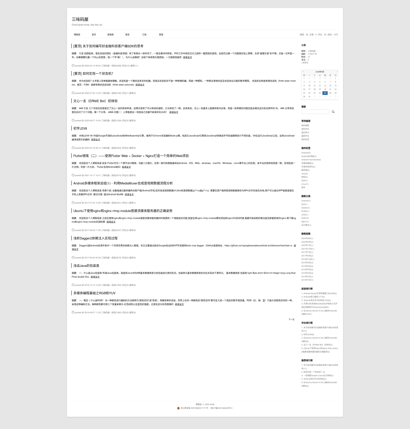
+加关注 (304, 62)
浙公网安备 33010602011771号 (194, 408)
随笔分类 (305, 196)
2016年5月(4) (307, 269)
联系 (127, 34)
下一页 (291, 319)
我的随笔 (305, 125)
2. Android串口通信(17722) (313, 296)
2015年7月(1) (307, 279)
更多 (303, 187)
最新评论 (305, 135)
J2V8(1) (304, 214)
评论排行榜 (307, 322)
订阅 (144, 34)
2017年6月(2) (307, 255)
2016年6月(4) (307, 266)
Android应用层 (308, 156)
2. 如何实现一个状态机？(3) (313, 371)
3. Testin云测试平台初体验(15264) (316, 300)
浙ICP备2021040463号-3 (221, 408)
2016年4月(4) (307, 273)
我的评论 (305, 128)
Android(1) (306, 200)
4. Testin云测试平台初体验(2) (313, 378)
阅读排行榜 (307, 288)
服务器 (305, 170)
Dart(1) (304, 204)
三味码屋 (80, 19)
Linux (305, 184)
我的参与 (305, 132)
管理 (161, 34)
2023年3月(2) (307, 241)
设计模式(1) (306, 225)
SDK (304, 180)
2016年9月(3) (307, 262)
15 (309, 56)
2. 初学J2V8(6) (307, 334)
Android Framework (311, 159)
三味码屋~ (312, 51)
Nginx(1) (305, 221)
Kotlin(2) (305, 218)
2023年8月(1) (307, 238)
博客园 (77, 34)
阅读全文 (187, 57)
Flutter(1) (305, 211)
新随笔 (110, 34)
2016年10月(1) (307, 259)
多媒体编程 (307, 163)
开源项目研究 (308, 166)
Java (304, 173)
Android (306, 152)
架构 (304, 176)
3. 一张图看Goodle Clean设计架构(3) (317, 375)
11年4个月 (312, 53)
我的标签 (305, 139)
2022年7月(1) (307, 245)
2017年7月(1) (307, 252)
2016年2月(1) (307, 276)
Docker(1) (305, 207)
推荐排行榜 (307, 360)
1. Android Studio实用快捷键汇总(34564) (319, 293)
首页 (94, 34)
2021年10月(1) (307, 248)
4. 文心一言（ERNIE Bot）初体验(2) (316, 344)
